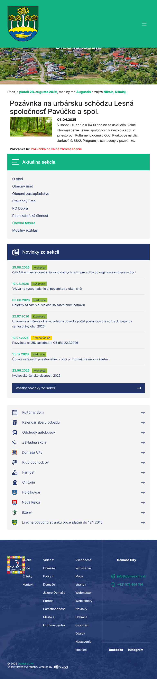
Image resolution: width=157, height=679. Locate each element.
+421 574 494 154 (130, 584)
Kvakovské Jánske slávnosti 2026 (36, 375)
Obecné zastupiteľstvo (30, 194)
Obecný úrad (22, 186)
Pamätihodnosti (54, 609)
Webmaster (83, 593)
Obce (26, 568)
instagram (135, 650)
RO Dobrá (20, 208)
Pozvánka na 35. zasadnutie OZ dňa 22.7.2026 (45, 343)
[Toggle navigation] (144, 24)
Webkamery (83, 601)
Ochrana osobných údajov (82, 625)
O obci (17, 179)
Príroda (48, 601)
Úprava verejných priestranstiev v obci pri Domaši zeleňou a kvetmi (60, 359)
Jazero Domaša (54, 593)
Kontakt (27, 584)
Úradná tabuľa (23, 223)
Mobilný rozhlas (25, 230)
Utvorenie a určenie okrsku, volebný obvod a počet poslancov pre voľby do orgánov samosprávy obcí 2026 (72, 323)
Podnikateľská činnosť (30, 216)
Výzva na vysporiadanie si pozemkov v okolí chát (47, 289)
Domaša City (26, 663)
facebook (116, 650)
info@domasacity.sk (131, 576)
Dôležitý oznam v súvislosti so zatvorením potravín (48, 305)
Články (27, 576)
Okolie (27, 560)
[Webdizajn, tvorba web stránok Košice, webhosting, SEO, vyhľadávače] (60, 666)
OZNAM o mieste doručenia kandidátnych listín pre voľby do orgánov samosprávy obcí (74, 272)
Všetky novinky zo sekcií (36, 388)
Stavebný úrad (24, 201)
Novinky (81, 609)
